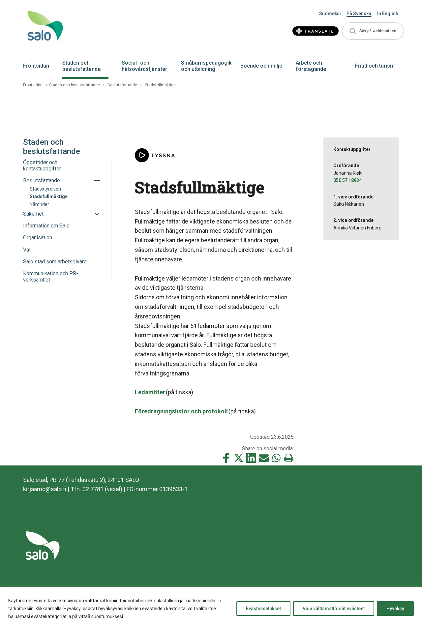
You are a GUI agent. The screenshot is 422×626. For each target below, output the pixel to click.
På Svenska (359, 13)
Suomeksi (330, 13)
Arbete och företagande (311, 66)
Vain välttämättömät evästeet (334, 608)
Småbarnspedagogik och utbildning (206, 66)
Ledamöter (150, 392)
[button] (373, 31)
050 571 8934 (347, 180)
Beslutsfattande (122, 85)
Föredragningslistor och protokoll (181, 411)
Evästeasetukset (263, 608)
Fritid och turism (375, 66)
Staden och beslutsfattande (81, 66)
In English (387, 13)
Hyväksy (395, 608)
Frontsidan (36, 66)
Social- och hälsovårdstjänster (144, 66)
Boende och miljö (261, 66)
